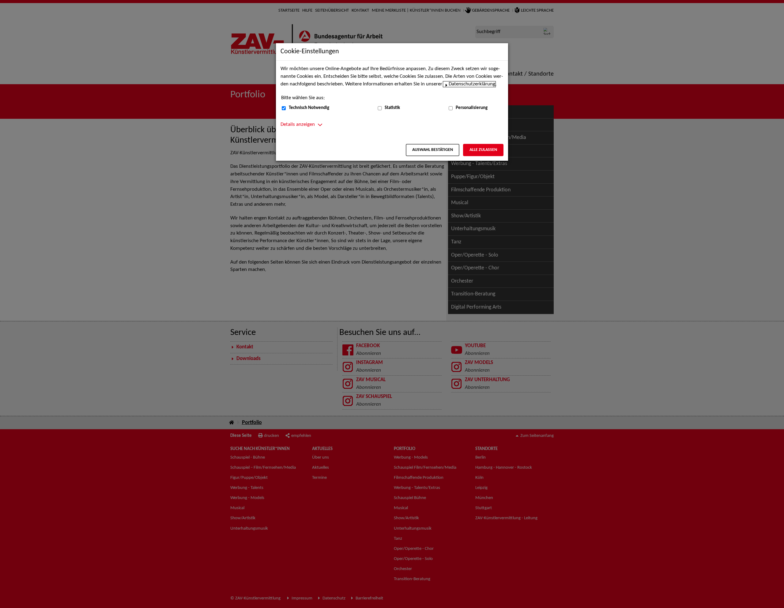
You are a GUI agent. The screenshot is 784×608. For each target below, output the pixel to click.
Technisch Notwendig (309, 108)
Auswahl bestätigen (432, 150)
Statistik (392, 108)
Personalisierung (472, 108)
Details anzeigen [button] (298, 124)
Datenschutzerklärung (472, 84)
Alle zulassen (483, 150)
